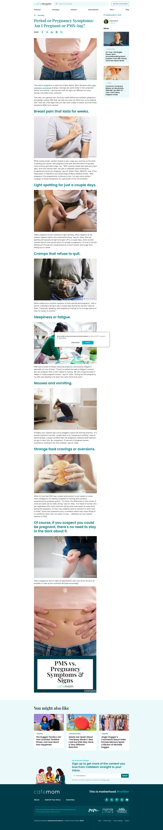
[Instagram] (122, 800)
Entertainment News (74, 733)
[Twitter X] (112, 800)
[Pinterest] (117, 800)
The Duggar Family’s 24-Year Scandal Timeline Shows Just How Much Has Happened (49, 741)
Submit (125, 776)
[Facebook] (107, 800)
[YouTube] (127, 800)
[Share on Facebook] (42, 32)
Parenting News (110, 49)
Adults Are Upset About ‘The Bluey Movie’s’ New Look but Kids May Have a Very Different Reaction (81, 742)
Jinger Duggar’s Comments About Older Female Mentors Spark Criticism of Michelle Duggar (113, 742)
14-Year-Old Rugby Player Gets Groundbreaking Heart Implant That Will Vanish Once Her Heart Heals (116, 56)
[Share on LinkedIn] (52, 32)
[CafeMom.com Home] (42, 3)
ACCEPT (88, 342)
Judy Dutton (113, 21)
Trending (108, 83)
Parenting (41, 15)
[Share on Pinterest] (57, 32)
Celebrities (40, 733)
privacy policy (106, 780)
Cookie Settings (75, 342)
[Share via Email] (61, 32)
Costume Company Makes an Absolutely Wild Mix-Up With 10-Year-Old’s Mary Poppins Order (115, 90)
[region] (82, 339)
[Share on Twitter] (47, 32)
